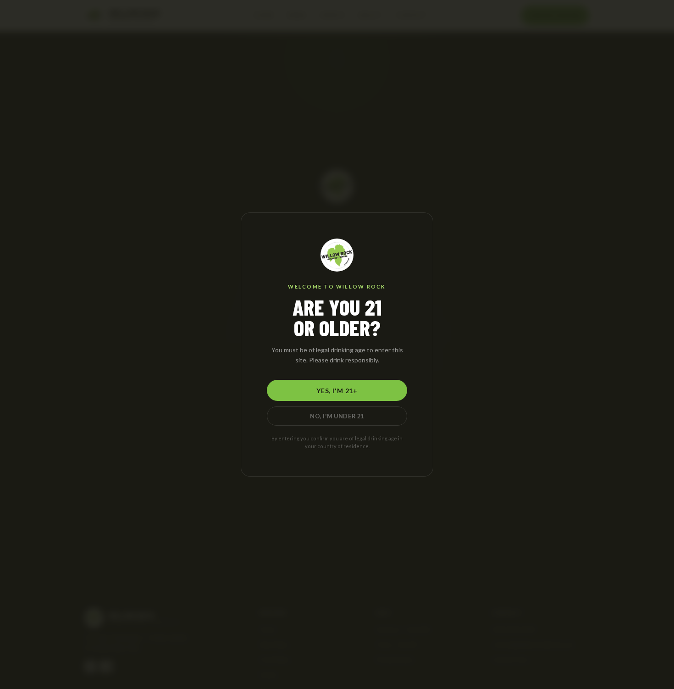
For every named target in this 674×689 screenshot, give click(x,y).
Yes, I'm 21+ (337, 391)
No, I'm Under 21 (337, 416)
